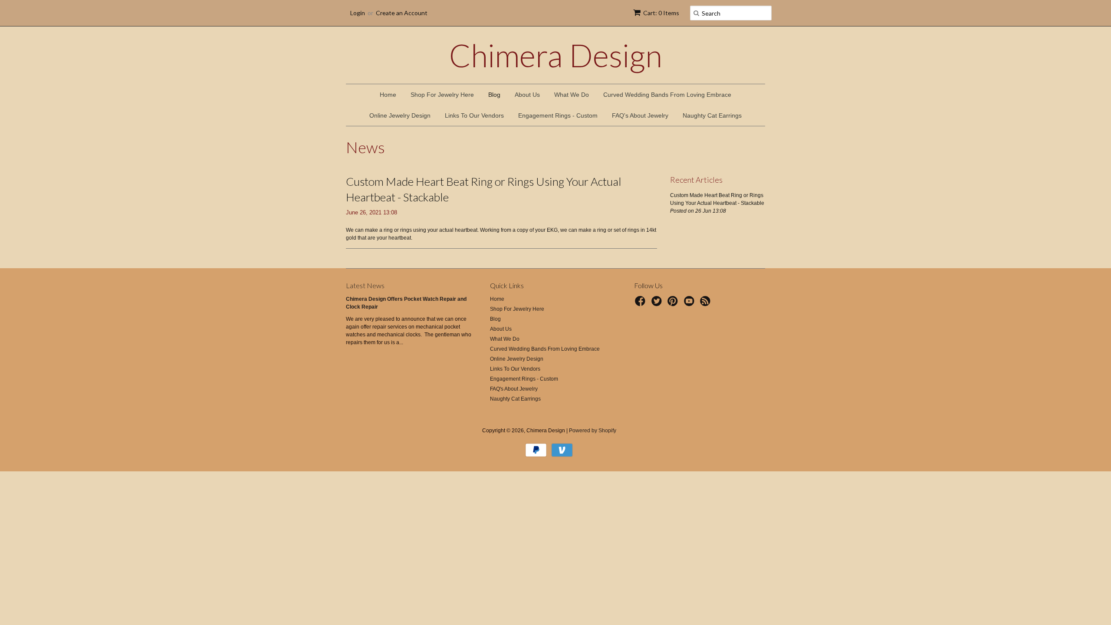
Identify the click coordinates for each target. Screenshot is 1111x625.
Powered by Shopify (592, 431)
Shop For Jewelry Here (442, 94)
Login (357, 12)
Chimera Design (555, 55)
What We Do (571, 94)
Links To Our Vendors (474, 115)
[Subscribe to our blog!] (706, 304)
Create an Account (401, 12)
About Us (527, 94)
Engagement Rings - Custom (558, 115)
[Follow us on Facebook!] (641, 304)
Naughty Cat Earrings (712, 115)
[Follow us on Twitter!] (657, 304)
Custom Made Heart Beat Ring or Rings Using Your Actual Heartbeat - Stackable (483, 189)
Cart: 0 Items (661, 12)
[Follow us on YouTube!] (690, 304)
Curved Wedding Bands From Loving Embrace (667, 94)
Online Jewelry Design (400, 115)
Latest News (365, 285)
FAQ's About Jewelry (640, 115)
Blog (494, 94)
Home (388, 94)
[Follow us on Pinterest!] (673, 304)
